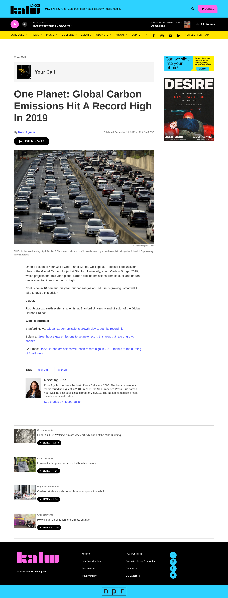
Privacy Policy (89, 576)
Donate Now (88, 568)
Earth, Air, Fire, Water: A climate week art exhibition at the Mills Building (79, 435)
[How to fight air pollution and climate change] (25, 521)
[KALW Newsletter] (189, 63)
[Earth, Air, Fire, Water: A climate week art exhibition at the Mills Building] (25, 436)
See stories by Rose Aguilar (62, 401)
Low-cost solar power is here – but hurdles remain (66, 463)
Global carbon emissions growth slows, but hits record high (86, 328)
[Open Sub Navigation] (27, 34)
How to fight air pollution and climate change (63, 519)
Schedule (17, 34)
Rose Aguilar (26, 132)
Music (50, 34)
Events (86, 34)
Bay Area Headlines (48, 486)
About (120, 34)
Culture (68, 34)
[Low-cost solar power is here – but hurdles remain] (25, 464)
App (207, 34)
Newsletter (193, 34)
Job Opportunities (91, 561)
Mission (86, 554)
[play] (14, 24)
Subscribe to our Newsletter (140, 561)
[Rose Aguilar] (33, 388)
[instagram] (162, 34)
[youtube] (170, 34)
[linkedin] (178, 34)
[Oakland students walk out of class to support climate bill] (25, 492)
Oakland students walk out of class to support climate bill (70, 491)
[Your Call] (24, 72)
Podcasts (101, 34)
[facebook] (153, 34)
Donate (209, 8)
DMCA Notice (133, 576)
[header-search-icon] (193, 8)
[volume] (25, 24)
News (35, 34)
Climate (62, 369)
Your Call (45, 72)
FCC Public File (134, 554)
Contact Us (132, 568)
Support (138, 34)
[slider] (30, 24)
